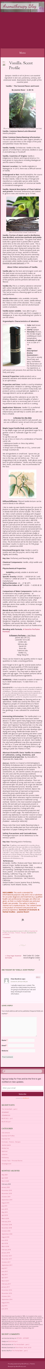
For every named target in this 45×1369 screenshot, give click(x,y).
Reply (38, 977)
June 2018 (5, 1240)
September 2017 (7, 1265)
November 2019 (7, 1193)
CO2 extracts (6, 1133)
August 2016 (5, 1302)
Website (5, 1051)
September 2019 (7, 1200)
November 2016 (7, 1293)
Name (4, 1040)
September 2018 (7, 1234)
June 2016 (5, 1309)
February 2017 (6, 1284)
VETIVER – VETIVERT (22, 1338)
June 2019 (5, 1209)
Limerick (4, 1154)
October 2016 (6, 1296)
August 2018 (5, 1237)
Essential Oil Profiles (8, 1136)
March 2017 (5, 1281)
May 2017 (5, 1274)
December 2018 (7, 1224)
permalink (6, 934)
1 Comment (6, 937)
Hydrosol (4, 1151)
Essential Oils (6, 1139)
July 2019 (4, 1206)
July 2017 (4, 1268)
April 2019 (5, 1215)
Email (4, 1045)
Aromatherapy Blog (19, 6)
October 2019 (6, 1197)
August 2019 (5, 1203)
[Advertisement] (22, 30)
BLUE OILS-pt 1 (6, 1121)
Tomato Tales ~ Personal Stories (12, 1160)
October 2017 (6, 1262)
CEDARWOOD (6, 1115)
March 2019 (5, 1218)
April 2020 (5, 1178)
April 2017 (5, 1277)
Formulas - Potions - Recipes (17, 933)
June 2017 (5, 1271)
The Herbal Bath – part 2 (9, 1109)
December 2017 (7, 1256)
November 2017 (7, 1259)
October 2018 (6, 1231)
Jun (4, 63)
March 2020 (5, 1181)
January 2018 (6, 1253)
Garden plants (6, 1145)
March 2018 (5, 1246)
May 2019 (5, 1212)
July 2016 (4, 1306)
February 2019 (6, 1221)
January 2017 (6, 1287)
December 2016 (7, 1290)
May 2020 (5, 1175)
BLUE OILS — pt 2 (7, 1118)
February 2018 (6, 1249)
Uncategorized (6, 1164)
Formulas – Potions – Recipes (11, 1142)
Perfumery (5, 1157)
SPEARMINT (5, 1112)
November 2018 (7, 1228)
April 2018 (5, 1243)
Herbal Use (5, 1148)
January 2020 (6, 1187)
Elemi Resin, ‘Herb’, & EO (23, 1347)
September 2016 (7, 1299)
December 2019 (7, 1190)
